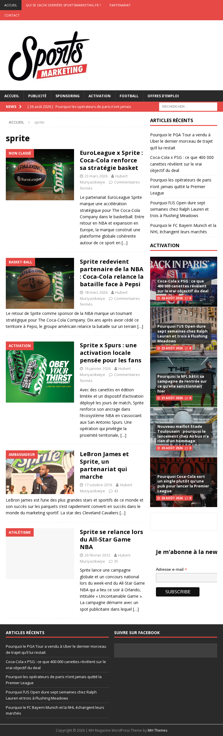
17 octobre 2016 (98, 484)
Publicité (37, 95)
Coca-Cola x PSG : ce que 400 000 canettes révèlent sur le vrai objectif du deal (182, 164)
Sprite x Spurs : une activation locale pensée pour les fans (110, 352)
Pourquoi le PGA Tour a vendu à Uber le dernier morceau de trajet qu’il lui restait (181, 141)
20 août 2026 (172, 448)
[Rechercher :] (188, 106)
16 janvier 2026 (97, 368)
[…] (124, 242)
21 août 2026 (172, 398)
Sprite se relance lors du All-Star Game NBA (111, 539)
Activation (100, 95)
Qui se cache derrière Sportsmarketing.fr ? (63, 5)
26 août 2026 (172, 298)
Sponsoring (67, 95)
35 (116, 561)
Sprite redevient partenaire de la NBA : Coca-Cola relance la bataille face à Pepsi (112, 273)
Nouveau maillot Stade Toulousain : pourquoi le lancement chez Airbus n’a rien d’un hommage (183, 434)
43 (116, 490)
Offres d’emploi (163, 95)
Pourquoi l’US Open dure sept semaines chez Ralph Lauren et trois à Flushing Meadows (179, 209)
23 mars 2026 (95, 176)
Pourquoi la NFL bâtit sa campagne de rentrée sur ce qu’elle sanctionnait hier (182, 384)
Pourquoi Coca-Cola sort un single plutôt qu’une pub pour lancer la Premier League (183, 484)
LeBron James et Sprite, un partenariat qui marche (104, 465)
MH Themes (157, 730)
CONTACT (11, 15)
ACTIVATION (164, 245)
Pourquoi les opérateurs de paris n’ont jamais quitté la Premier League (180, 186)
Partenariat (120, 5)
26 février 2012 (97, 555)
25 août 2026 (172, 348)
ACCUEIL (10, 5)
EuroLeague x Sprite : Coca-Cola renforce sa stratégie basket (111, 160)
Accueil (11, 95)
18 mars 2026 (95, 292)
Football (129, 95)
